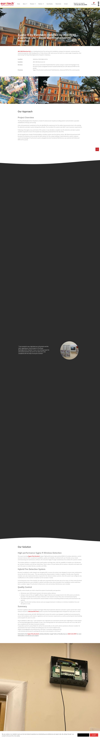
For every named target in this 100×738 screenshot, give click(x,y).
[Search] (97, 149)
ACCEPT (94, 735)
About (24, 4)
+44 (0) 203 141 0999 (80, 5)
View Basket (93, 4)
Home (18, 4)
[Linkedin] (98, 5)
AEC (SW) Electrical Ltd (24, 51)
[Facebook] (98, 2)
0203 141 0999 (72, 634)
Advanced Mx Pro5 (33, 611)
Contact (66, 4)
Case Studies (50, 4)
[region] (50, 734)
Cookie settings (83, 735)
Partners (40, 4)
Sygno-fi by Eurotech (34, 556)
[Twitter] (98, 4)
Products (32, 4)
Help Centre (58, 4)
